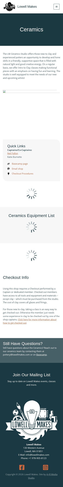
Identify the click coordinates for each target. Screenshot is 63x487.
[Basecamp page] (17, 163)
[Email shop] (15, 168)
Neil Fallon (12, 153)
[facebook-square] (21, 467)
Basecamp (41, 354)
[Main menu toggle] (56, 7)
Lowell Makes (27, 6)
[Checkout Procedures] (20, 173)
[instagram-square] (45, 467)
